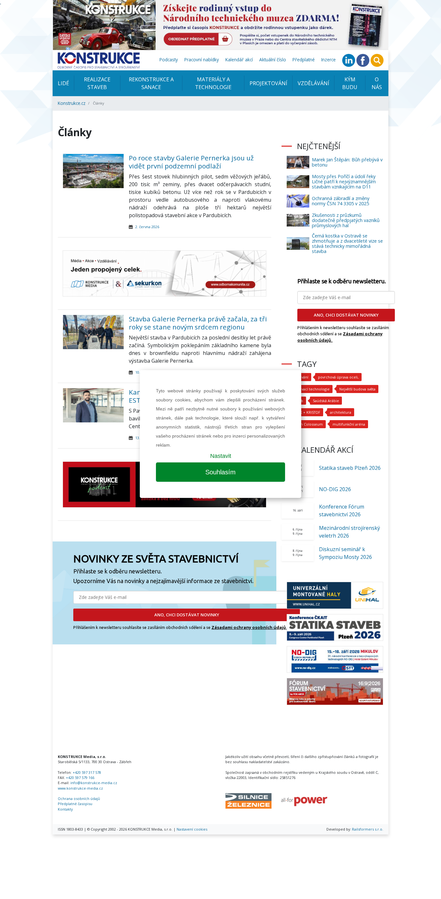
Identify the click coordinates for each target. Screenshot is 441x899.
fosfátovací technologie (310, 389)
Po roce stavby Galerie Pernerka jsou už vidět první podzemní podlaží (191, 161)
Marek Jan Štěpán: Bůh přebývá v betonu (347, 162)
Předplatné (303, 59)
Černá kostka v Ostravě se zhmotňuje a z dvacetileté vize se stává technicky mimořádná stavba (347, 243)
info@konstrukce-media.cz (93, 782)
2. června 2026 (147, 226)
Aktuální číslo (272, 59)
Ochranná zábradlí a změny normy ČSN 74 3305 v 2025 (340, 201)
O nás (377, 83)
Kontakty (65, 809)
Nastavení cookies (192, 829)
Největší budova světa (357, 389)
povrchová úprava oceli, (338, 377)
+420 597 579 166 (80, 777)
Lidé (63, 83)
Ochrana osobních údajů (79, 798)
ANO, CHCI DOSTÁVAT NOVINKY (186, 615)
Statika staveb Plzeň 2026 (350, 467)
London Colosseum (306, 424)
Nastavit (220, 456)
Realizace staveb (97, 83)
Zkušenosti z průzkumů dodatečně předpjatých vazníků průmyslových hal (346, 220)
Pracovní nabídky (201, 59)
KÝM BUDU (349, 83)
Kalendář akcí (239, 59)
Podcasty (168, 59)
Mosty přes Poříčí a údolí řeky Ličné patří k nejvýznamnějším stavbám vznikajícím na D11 (344, 181)
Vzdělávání (313, 83)
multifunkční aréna (349, 424)
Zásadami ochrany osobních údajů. (249, 627)
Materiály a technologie (213, 83)
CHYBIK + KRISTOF (305, 412)
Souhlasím (220, 472)
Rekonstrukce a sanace (151, 83)
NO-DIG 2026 (335, 489)
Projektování (268, 83)
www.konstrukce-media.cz (80, 788)
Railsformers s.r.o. (367, 829)
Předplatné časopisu (75, 803)
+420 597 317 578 (87, 772)
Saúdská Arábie (326, 400)
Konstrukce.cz (72, 103)
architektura (340, 412)
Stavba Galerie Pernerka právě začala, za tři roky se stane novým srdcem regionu (198, 322)
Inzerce (328, 59)
